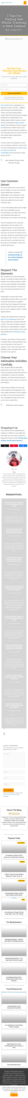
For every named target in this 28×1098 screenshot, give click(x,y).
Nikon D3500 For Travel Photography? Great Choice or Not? (14, 1045)
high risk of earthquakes (9, 319)
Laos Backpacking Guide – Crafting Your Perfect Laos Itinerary (14, 979)
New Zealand (5, 105)
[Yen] (14, 458)
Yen (8, 30)
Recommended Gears (14, 1064)
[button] (14, 734)
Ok (14, 1094)
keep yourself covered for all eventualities (13, 150)
